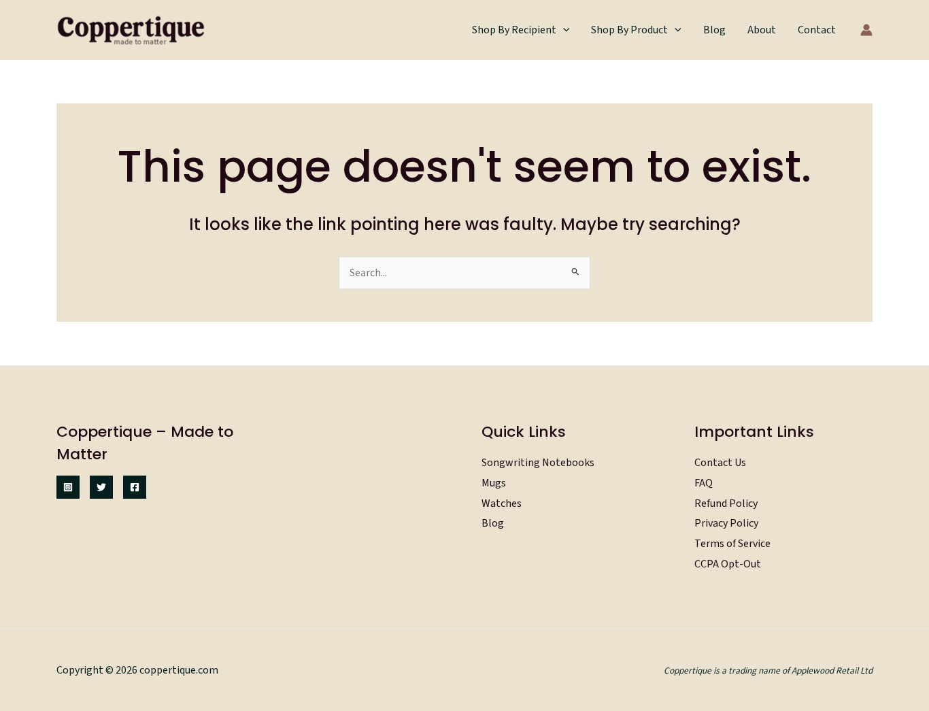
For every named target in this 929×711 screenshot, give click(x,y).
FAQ (703, 483)
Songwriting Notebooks (538, 462)
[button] (563, 30)
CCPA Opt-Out (727, 564)
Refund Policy (726, 503)
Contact (817, 29)
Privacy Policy (726, 523)
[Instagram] (68, 487)
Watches (502, 503)
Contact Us (720, 462)
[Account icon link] (866, 30)
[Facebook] (134, 487)
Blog (714, 29)
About (761, 29)
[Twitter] (101, 487)
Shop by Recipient (514, 29)
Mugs (494, 483)
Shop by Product (629, 29)
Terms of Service (732, 543)
